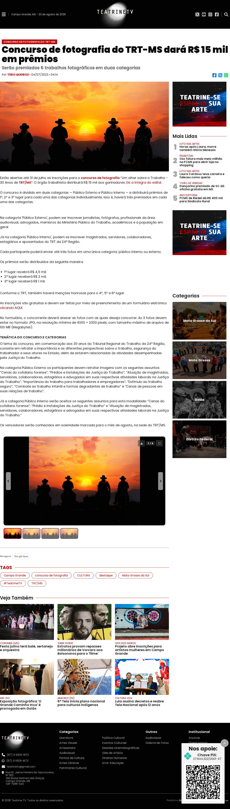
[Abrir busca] (226, 14)
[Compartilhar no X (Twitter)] (220, 76)
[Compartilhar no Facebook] (214, 76)
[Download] (141, 443)
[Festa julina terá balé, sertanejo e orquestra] (27, 622)
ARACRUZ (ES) (66, 698)
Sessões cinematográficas (120, 748)
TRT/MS (25, 182)
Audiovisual (67, 753)
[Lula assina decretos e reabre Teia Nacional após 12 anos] (142, 677)
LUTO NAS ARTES (189, 143)
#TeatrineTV (13, 583)
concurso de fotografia (100, 178)
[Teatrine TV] (115, 14)
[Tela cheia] (159, 443)
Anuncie (194, 738)
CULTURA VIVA (123, 698)
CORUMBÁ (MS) (9, 643)
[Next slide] (160, 481)
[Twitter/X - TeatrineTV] (197, 14)
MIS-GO (5, 698)
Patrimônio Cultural (73, 768)
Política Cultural (113, 738)
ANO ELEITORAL (189, 195)
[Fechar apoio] (225, 743)
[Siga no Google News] (84, 556)
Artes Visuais (68, 743)
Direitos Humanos (114, 758)
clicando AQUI (11, 308)
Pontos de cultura (71, 758)
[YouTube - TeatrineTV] (204, 14)
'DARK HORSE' (65, 643)
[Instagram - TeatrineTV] (210, 14)
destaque (106, 575)
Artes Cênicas (69, 763)
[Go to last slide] (8, 481)
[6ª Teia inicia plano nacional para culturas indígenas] (84, 677)
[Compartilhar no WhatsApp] (226, 76)
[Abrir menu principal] (4, 14)
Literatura (66, 738)
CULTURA (83, 575)
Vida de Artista (112, 753)
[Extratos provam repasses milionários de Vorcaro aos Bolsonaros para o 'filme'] (84, 622)
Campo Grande (15, 575)
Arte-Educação (113, 763)
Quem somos (198, 743)
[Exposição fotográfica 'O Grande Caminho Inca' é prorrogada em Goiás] (27, 677)
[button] (13, 533)
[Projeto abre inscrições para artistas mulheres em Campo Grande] (142, 622)
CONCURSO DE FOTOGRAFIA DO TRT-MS (29, 42)
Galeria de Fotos (157, 743)
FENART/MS (186, 155)
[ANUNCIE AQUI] (199, 104)
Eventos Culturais (114, 743)
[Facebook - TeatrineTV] (217, 14)
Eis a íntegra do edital (143, 182)
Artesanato (67, 748)
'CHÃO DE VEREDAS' (191, 183)
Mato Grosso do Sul (135, 575)
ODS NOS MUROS (125, 643)
